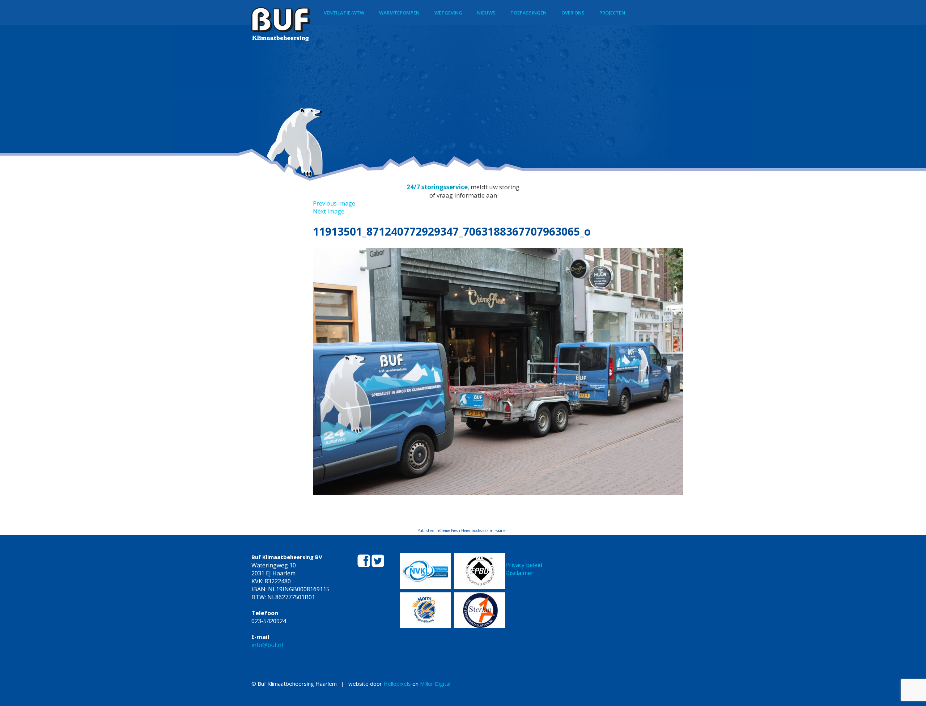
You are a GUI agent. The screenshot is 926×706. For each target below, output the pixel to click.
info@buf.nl (267, 645)
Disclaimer (519, 573)
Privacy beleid (523, 565)
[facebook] (364, 565)
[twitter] (377, 565)
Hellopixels (397, 683)
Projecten (612, 12)
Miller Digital (435, 683)
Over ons (573, 12)
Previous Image (334, 203)
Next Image (328, 211)
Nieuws (486, 12)
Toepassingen (528, 12)
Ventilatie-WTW (344, 12)
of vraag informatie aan (463, 195)
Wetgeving (448, 12)
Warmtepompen (399, 12)
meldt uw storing (495, 187)
